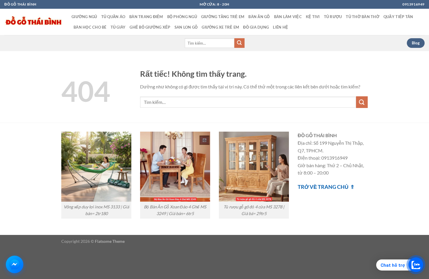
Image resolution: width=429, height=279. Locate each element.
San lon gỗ (186, 27)
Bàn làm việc (288, 16)
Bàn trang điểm (146, 16)
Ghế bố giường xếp (150, 27)
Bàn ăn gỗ (259, 16)
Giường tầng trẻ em (223, 16)
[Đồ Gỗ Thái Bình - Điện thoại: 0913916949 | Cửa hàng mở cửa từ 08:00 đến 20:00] (33, 22)
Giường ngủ (84, 16)
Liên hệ (280, 27)
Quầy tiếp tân (398, 16)
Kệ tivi (313, 16)
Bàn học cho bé (90, 27)
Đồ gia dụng (256, 27)
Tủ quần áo (113, 16)
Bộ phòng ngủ (182, 16)
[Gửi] (239, 43)
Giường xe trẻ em (220, 27)
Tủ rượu (333, 16)
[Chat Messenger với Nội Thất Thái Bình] (14, 264)
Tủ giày (118, 27)
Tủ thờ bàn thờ (362, 16)
